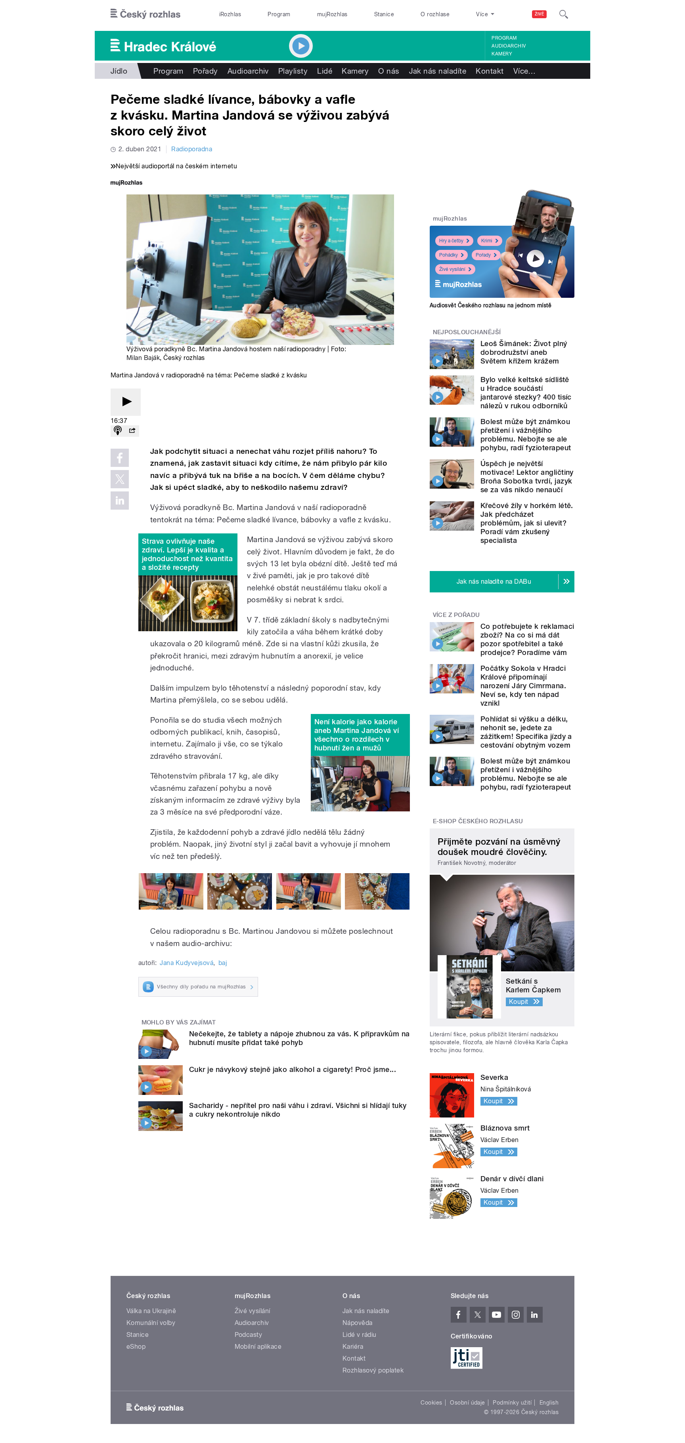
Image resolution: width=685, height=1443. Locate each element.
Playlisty (293, 71)
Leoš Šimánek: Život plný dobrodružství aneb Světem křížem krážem (523, 352)
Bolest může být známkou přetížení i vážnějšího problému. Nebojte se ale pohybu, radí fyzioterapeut (525, 434)
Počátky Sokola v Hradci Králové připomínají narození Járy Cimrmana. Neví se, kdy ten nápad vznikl (523, 685)
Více (524, 71)
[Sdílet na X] (120, 479)
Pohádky (448, 255)
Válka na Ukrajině (151, 1311)
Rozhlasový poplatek (373, 1370)
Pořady (205, 71)
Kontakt (489, 71)
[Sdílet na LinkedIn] (120, 500)
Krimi (486, 241)
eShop (135, 1346)
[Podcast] (118, 431)
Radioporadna (191, 149)
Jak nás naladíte (438, 71)
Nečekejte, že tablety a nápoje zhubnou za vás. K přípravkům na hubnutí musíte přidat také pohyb (299, 1038)
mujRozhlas (332, 14)
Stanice (384, 14)
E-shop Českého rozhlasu (478, 821)
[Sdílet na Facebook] (120, 458)
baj (222, 963)
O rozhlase (435, 14)
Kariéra (352, 1346)
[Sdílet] (132, 431)
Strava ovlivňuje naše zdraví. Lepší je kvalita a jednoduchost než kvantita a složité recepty (187, 554)
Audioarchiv (509, 46)
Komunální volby (150, 1323)
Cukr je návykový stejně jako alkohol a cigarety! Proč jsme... (292, 1069)
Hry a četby (451, 241)
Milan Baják (143, 358)
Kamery (502, 54)
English (549, 1402)
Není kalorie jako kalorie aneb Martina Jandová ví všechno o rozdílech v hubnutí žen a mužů (356, 735)
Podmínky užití (512, 1402)
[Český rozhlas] (145, 14)
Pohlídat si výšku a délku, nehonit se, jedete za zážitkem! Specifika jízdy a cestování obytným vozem (526, 732)
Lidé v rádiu (359, 1334)
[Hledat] (563, 14)
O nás (388, 71)
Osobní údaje (467, 1402)
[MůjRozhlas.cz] (126, 183)
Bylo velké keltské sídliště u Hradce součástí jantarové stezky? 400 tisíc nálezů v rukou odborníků (526, 392)
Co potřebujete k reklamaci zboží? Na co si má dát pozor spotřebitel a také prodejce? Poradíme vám (527, 639)
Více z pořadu (456, 615)
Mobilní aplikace (258, 1346)
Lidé (324, 71)
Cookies (431, 1402)
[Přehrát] (126, 402)
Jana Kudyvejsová (186, 963)
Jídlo (119, 71)
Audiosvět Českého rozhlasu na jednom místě (490, 305)
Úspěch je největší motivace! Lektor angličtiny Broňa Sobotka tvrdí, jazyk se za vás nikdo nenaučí (527, 476)
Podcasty (248, 1334)
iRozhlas (230, 14)
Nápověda (357, 1323)
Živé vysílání (452, 269)
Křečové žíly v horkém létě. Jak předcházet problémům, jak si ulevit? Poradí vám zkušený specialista (526, 522)
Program (279, 14)
